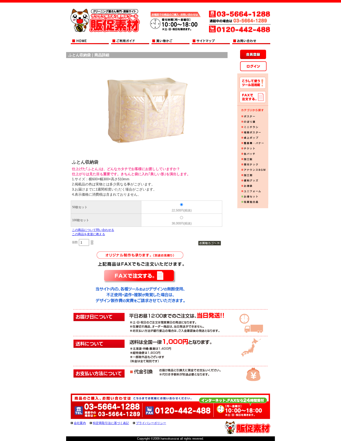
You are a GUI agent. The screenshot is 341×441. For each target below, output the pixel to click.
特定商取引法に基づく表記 (111, 423)
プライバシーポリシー (151, 423)
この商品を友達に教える (88, 234)
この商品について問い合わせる (93, 230)
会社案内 (80, 423)
